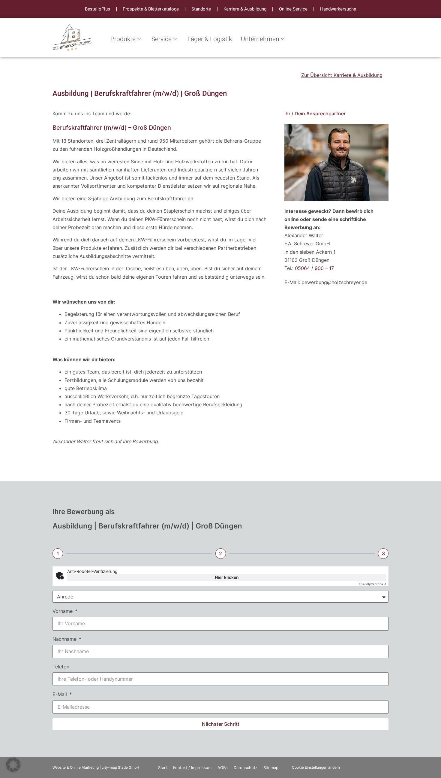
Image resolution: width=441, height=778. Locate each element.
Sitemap (270, 767)
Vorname (63, 611)
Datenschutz (245, 767)
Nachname (65, 639)
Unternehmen (260, 39)
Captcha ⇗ (372, 584)
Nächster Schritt (220, 724)
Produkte (123, 39)
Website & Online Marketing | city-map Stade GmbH (95, 767)
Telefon (60, 667)
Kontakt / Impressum (192, 767)
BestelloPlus (97, 9)
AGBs (223, 767)
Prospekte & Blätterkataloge (151, 9)
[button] (13, 765)
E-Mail (60, 694)
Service (162, 39)
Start (162, 767)
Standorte (201, 9)
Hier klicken (227, 577)
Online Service (293, 9)
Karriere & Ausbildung (245, 9)
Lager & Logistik (210, 39)
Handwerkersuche (338, 9)
